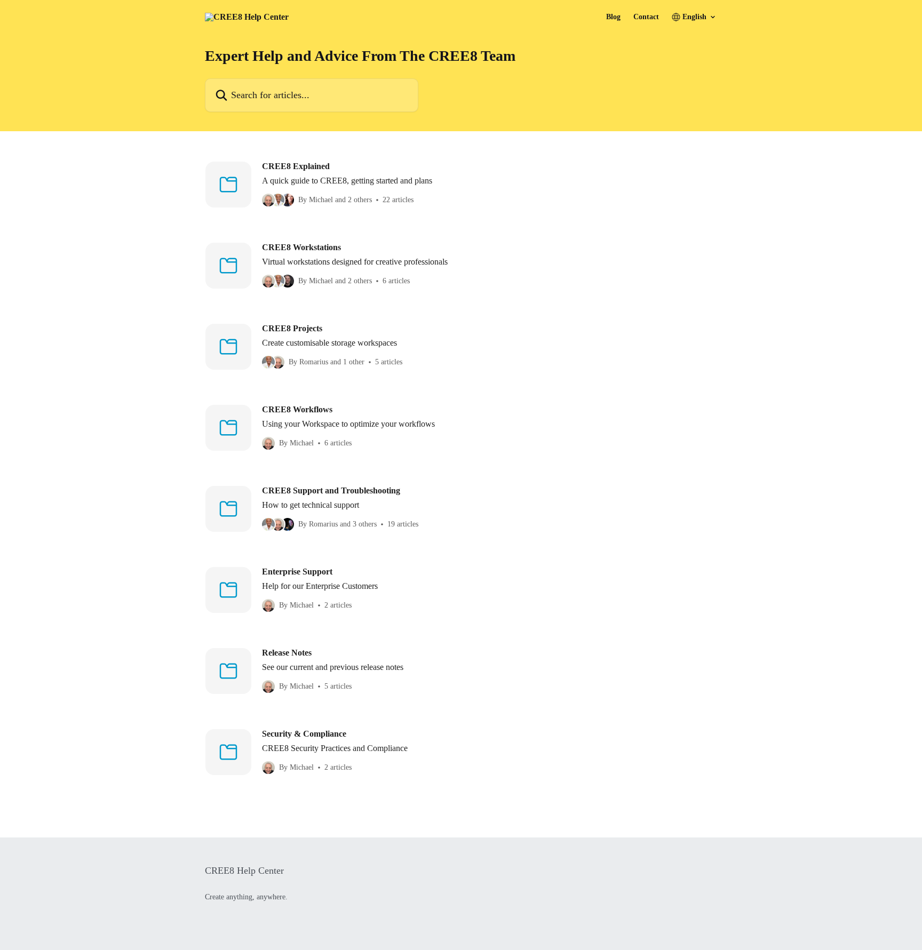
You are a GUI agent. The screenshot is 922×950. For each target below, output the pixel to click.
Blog (613, 17)
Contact (646, 17)
